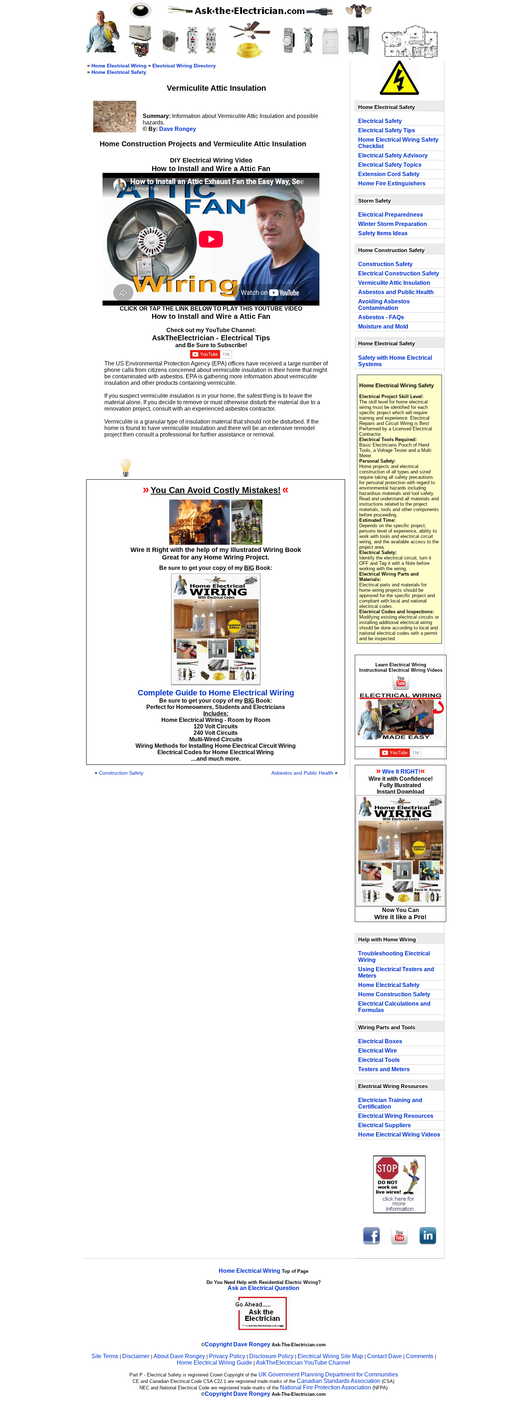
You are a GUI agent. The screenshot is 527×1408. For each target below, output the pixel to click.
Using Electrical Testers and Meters (396, 972)
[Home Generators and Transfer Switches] (140, 55)
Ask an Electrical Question (263, 1288)
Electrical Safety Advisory (393, 155)
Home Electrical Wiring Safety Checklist (398, 143)
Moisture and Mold (383, 326)
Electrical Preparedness (390, 215)
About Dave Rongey (179, 1356)
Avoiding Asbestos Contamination (384, 304)
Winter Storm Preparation (392, 224)
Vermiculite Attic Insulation (394, 283)
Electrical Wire (377, 1051)
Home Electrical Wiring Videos (399, 1134)
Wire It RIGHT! (401, 772)
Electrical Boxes (380, 1041)
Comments (419, 1356)
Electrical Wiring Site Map (330, 1356)
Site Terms (104, 1356)
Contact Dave (385, 1356)
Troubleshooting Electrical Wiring (394, 956)
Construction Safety (121, 773)
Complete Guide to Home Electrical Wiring (216, 692)
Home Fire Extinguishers (392, 183)
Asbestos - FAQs (381, 317)
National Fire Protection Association (325, 1387)
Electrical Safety (380, 121)
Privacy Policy (228, 1356)
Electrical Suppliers (384, 1125)
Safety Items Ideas (383, 233)
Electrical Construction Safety (398, 273)
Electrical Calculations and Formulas (394, 1007)
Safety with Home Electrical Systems (395, 361)
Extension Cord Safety (388, 174)
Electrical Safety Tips (386, 130)
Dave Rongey (177, 129)
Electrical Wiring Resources (395, 1116)
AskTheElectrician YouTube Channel (303, 1363)
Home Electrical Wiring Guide (214, 1363)
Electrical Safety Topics (390, 165)
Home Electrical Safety (118, 72)
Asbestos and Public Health (302, 773)
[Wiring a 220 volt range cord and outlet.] (170, 52)
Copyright (218, 1344)
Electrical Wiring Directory (184, 65)
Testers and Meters (384, 1069)
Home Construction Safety (394, 994)
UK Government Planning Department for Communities (328, 1374)
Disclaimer (135, 1356)
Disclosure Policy (271, 1356)
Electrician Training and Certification (390, 1103)
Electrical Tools (379, 1060)
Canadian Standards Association (338, 1381)
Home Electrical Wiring (119, 65)
